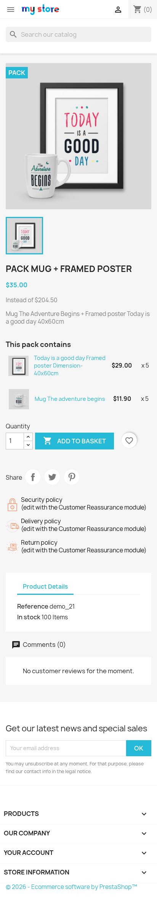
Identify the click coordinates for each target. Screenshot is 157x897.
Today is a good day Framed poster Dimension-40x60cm (70, 365)
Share (32, 477)
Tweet (52, 477)
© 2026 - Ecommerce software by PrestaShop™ (71, 887)
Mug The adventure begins (70, 398)
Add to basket (74, 440)
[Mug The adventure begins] (19, 399)
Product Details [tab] (45, 587)
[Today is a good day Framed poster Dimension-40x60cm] (18, 365)
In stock (28, 617)
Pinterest (71, 477)
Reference (32, 606)
